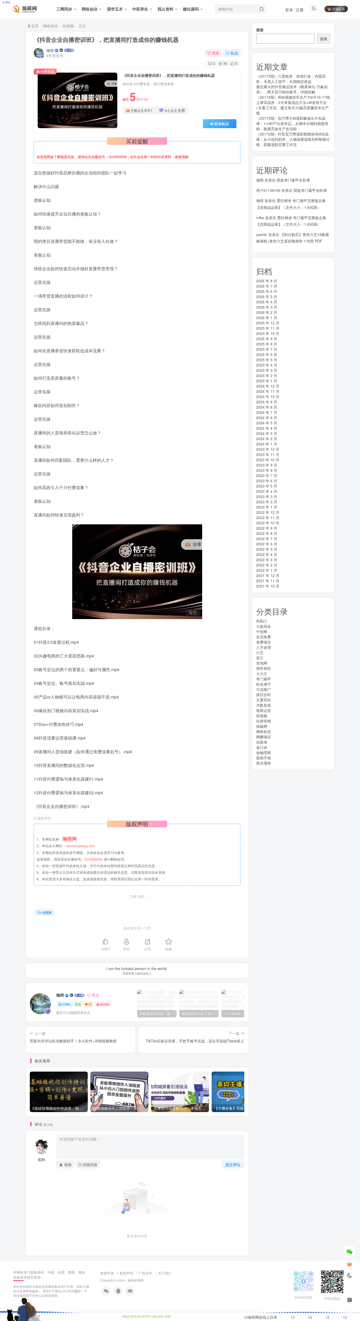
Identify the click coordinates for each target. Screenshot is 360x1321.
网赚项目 (263, 736)
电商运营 (263, 710)
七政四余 (263, 626)
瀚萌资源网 (135, 1280)
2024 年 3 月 (266, 433)
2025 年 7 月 (266, 349)
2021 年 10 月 (267, 586)
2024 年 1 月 (266, 443)
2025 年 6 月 (266, 354)
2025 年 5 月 (266, 359)
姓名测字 (263, 684)
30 (90, 1004)
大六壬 (261, 673)
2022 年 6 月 (266, 543)
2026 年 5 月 (266, 296)
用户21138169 (268, 190)
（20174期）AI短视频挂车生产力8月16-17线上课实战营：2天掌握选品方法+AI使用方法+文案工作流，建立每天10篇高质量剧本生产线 (293, 104)
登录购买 (221, 123)
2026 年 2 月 (266, 312)
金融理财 (263, 752)
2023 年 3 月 (266, 496)
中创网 (261, 631)
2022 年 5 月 (266, 549)
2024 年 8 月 (266, 407)
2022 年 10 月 (267, 522)
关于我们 (165, 1272)
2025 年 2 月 (266, 375)
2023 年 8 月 (266, 470)
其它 (260, 657)
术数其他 (263, 705)
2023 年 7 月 (266, 475)
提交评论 (233, 1164)
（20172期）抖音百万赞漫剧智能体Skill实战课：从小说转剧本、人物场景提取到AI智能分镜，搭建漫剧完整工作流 (293, 139)
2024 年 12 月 (267, 386)
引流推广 (263, 689)
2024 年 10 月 (267, 396)
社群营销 (263, 721)
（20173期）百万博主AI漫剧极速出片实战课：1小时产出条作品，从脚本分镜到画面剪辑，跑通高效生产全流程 (292, 123)
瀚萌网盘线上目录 (262, 1317)
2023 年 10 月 (267, 459)
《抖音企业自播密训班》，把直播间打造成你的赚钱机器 (106, 39)
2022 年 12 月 (267, 512)
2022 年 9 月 (266, 528)
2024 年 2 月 (266, 438)
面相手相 (263, 757)
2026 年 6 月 (266, 291)
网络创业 (90, 9)
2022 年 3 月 (266, 559)
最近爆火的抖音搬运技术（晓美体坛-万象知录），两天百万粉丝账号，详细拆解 (292, 89)
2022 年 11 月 (267, 517)
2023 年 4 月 (266, 491)
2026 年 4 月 (266, 301)
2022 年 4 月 (266, 554)
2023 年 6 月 (266, 480)
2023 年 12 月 (267, 449)
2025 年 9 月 (266, 338)
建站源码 (191, 9)
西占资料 (165, 9)
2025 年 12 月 (267, 322)
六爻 (260, 652)
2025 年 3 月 (266, 370)
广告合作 (145, 1272)
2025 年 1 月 (266, 380)
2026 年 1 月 (266, 317)
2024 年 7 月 (266, 412)
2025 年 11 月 (267, 328)
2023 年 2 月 (266, 501)
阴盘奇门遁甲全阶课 (293, 180)
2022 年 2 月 (266, 564)
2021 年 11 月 (267, 580)
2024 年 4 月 (266, 428)
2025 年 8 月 (266, 343)
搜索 (260, 29)
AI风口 (261, 621)
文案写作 (263, 699)
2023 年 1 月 (266, 507)
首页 (34, 25)
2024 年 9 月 (266, 401)
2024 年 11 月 (267, 391)
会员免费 (263, 636)
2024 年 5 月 (266, 422)
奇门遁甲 (263, 678)
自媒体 (261, 742)
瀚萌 (50, 50)
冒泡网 (261, 663)
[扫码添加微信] (349, 1251)
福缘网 (261, 726)
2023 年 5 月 (266, 486)
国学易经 (263, 668)
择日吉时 (263, 694)
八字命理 (263, 647)
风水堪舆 (263, 763)
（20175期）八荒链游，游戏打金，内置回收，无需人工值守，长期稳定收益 (291, 78)
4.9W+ (66, 1004)
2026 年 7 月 (266, 286)
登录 (289, 9)
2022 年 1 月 (266, 570)
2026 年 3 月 (266, 307)
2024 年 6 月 (266, 417)
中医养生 (140, 9)
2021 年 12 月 (267, 575)
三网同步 (64, 9)
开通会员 (338, 9)
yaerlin (261, 234)
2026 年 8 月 (266, 280)
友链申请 (107, 1272)
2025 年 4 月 (266, 365)
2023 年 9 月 (266, 465)
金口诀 (261, 747)
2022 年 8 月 (266, 533)
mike (260, 217)
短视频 (68, 25)
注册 (300, 9)
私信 (234, 53)
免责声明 (126, 1272)
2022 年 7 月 (266, 538)
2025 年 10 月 (267, 333)
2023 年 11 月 (267, 454)
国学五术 (115, 9)
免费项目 (263, 642)
